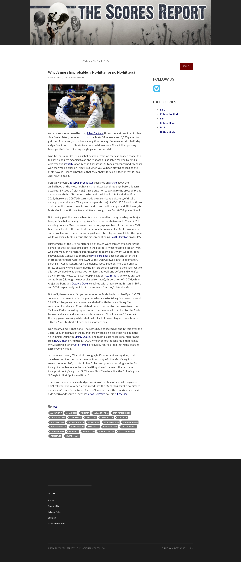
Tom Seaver (55, 436)
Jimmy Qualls (82, 336)
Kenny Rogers (77, 427)
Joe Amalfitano (111, 422)
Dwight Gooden (76, 422)
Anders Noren (179, 548)
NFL (162, 109)
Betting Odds (167, 131)
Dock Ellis (122, 417)
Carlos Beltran (57, 417)
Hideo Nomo (93, 422)
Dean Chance (107, 417)
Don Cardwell (57, 422)
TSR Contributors (56, 523)
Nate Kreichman (74, 77)
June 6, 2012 (54, 77)
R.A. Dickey (61, 340)
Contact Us (53, 506)
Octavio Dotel (80, 283)
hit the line (121, 393)
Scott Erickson (106, 431)
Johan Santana (95, 133)
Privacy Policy (55, 512)
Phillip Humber (99, 255)
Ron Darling (89, 431)
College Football (169, 114)
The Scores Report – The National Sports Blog (80, 548)
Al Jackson (71, 413)
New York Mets (110, 427)
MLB (55, 406)
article (113, 182)
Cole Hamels (80, 344)
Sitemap (52, 517)
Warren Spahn (72, 436)
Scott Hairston (119, 236)
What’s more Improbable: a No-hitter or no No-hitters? (91, 72)
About (51, 500)
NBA (162, 118)
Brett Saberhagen (121, 413)
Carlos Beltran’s (95, 393)
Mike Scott (93, 427)
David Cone (91, 417)
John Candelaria (58, 427)
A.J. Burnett (112, 275)
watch (69, 163)
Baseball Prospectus (81, 182)
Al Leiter (85, 413)
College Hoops (168, 122)
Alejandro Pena (101, 413)
